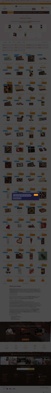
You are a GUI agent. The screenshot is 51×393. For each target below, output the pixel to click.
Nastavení (15, 198)
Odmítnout (19, 198)
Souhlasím (35, 194)
